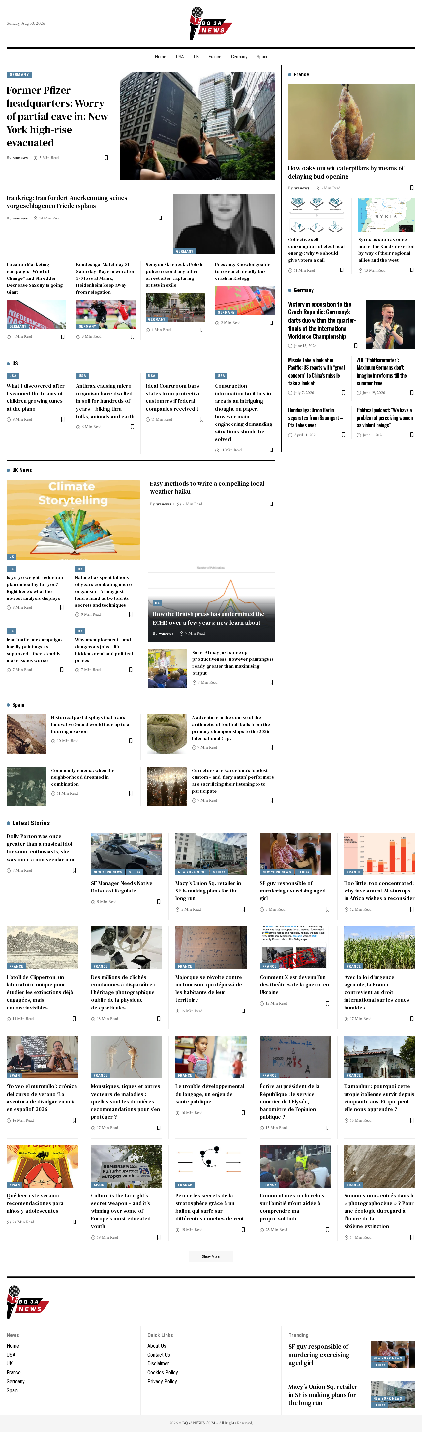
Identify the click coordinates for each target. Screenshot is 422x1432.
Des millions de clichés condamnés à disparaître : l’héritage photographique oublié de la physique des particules (123, 992)
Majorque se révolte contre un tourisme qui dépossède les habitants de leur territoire (208, 988)
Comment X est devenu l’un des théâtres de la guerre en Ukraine (294, 984)
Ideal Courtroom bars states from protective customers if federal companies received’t (173, 397)
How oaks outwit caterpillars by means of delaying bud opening (346, 172)
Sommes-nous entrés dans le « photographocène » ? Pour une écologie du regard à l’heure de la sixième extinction (379, 1211)
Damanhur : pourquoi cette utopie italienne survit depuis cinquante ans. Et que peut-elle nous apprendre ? (379, 1097)
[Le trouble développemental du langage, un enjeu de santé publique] (211, 1057)
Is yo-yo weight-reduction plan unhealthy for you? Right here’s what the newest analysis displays (35, 587)
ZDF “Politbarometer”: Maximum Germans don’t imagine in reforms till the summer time (382, 371)
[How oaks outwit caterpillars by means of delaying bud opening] (351, 122)
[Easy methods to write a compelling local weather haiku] (73, 520)
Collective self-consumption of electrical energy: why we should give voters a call (316, 249)
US (15, 363)
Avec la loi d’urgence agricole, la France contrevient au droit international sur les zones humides (376, 992)
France (354, 872)
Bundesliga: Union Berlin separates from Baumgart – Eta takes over (315, 417)
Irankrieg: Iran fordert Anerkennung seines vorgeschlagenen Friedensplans (67, 201)
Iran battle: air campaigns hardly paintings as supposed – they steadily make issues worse (35, 650)
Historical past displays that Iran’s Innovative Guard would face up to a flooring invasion (90, 724)
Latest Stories (31, 823)
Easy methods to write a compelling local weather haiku (207, 487)
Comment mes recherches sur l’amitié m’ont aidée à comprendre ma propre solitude (292, 1207)
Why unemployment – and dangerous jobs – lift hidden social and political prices (104, 650)
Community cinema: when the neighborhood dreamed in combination (82, 777)
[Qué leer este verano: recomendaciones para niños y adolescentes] (42, 1166)
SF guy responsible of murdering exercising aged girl (293, 890)
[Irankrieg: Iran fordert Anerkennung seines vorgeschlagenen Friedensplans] (224, 224)
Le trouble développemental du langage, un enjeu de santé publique (209, 1093)
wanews (20, 158)
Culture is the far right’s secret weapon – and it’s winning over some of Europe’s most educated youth (121, 1211)
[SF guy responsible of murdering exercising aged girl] (295, 854)
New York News (108, 872)
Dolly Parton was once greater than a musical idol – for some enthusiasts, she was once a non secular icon (41, 848)
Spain (18, 705)
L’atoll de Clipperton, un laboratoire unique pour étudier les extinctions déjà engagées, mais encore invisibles (40, 992)
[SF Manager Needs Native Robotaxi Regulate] (126, 854)
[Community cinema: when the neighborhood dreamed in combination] (26, 786)
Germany (19, 74)
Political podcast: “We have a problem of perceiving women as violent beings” (385, 417)
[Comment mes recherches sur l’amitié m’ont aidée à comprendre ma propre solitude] (295, 1166)
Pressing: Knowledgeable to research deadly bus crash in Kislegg (242, 271)
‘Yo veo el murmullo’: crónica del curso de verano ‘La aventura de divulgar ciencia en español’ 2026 (42, 1097)
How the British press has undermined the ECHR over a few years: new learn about (208, 618)
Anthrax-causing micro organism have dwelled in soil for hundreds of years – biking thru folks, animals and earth (105, 401)
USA (13, 376)
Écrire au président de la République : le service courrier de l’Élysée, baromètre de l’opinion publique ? (290, 1101)
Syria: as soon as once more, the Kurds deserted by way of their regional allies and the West (386, 249)
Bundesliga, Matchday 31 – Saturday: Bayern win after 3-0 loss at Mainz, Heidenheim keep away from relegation (105, 278)
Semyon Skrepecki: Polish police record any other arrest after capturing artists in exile (174, 274)
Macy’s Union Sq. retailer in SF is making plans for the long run (208, 890)
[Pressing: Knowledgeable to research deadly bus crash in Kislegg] (245, 300)
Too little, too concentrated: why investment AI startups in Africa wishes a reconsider (379, 890)
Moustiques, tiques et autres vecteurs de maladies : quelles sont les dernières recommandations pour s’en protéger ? (125, 1101)
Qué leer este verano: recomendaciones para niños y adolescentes (35, 1203)
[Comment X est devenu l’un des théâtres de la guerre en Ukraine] (295, 947)
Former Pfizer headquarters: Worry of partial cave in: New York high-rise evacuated (57, 116)
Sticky (135, 872)
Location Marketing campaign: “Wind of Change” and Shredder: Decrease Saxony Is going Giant (35, 278)
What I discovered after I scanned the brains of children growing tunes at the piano (36, 397)
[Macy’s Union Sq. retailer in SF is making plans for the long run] (211, 854)
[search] (405, 23)
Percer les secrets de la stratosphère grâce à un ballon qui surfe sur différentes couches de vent (209, 1207)
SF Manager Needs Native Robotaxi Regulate (121, 886)
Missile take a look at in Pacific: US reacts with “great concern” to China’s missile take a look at (316, 371)
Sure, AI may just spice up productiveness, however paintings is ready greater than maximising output (233, 662)
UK (11, 556)
